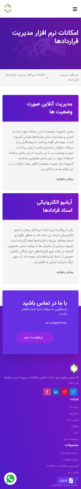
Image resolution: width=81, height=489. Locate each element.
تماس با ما (72, 420)
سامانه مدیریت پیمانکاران (65, 485)
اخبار (76, 433)
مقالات (75, 426)
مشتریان (74, 413)
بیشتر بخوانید (64, 179)
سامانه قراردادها (70, 453)
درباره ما (74, 407)
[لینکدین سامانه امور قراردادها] (56, 392)
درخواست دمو (34, 337)
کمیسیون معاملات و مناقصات (62, 466)
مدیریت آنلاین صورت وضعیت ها (49, 108)
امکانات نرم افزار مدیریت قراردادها (25, 75)
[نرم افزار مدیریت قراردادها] (8, 8)
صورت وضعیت (71, 459)
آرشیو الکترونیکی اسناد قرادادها (54, 206)
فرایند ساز (73, 472)
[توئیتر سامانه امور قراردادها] (73, 392)
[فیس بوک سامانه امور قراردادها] (47, 392)
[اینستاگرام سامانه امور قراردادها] (64, 392)
